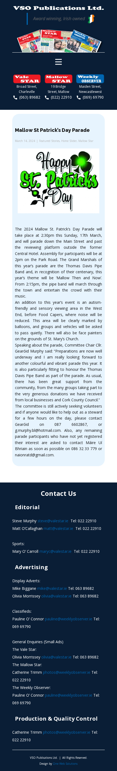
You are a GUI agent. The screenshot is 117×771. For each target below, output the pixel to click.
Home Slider (69, 141)
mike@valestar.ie (52, 588)
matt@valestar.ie (58, 528)
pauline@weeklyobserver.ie (68, 618)
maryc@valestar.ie (55, 551)
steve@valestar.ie (53, 520)
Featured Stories (49, 141)
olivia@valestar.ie (56, 596)
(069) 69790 (92, 97)
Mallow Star (85, 141)
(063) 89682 (28, 97)
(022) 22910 (60, 97)
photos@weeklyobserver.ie (66, 672)
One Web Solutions (65, 764)
